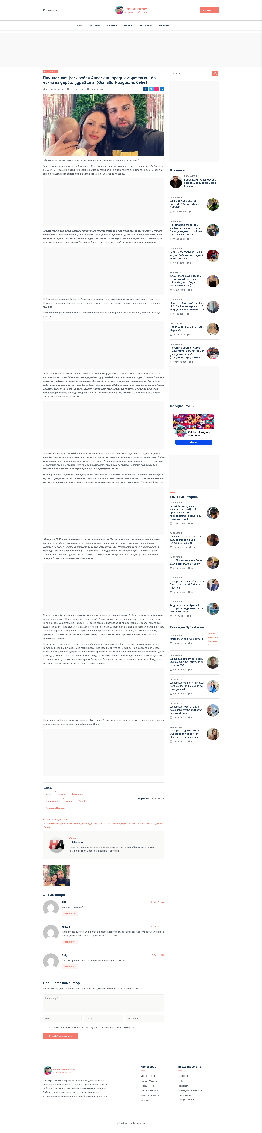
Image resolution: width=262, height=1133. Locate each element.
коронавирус (53, 801)
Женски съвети (149, 1081)
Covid (82, 801)
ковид (69, 801)
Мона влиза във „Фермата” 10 (187, 638)
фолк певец (78, 794)
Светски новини (149, 1076)
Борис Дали (190, 176)
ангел (49, 794)
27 (192, 568)
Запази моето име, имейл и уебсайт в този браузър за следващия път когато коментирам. (90, 1027)
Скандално (163, 25)
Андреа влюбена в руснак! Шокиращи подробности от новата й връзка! (186, 608)
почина (61, 794)
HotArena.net (57, 89)
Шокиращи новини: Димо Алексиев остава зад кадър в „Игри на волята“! (187, 710)
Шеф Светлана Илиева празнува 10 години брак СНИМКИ (184, 204)
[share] (156, 89)
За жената (111, 25)
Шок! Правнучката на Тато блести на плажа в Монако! (186, 562)
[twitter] (151, 89)
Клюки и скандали (150, 1095)
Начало (79, 25)
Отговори (69, 913)
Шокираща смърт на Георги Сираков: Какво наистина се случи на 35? (186, 662)
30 (193, 547)
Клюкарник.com (52, 1080)
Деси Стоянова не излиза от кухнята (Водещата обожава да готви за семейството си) (185, 280)
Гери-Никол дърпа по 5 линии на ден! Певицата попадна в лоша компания (186, 255)
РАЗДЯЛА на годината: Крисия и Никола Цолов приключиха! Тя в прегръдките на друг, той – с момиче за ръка (186, 513)
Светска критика (149, 1090)
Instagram (183, 1085)
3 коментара (97, 89)
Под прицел (146, 25)
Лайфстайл (94, 25)
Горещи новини (148, 1085)
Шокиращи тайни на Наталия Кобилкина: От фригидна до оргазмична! (187, 686)
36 (192, 523)
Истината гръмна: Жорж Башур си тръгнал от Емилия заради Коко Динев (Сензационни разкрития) (187, 352)
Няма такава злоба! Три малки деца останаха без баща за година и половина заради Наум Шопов (186, 229)
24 (192, 592)
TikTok (181, 1081)
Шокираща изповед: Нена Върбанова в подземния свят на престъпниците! (185, 734)
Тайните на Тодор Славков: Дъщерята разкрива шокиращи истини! (186, 540)
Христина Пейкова (56, 808)
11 (193, 362)
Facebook (183, 1076)
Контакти (145, 1100)
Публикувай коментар (60, 1036)
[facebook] (145, 89)
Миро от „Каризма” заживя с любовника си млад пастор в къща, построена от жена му (187, 306)
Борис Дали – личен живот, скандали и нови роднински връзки (200, 183)
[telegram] (162, 89)
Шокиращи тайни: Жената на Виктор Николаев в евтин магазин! (187, 584)
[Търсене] (215, 73)
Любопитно (129, 25)
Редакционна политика (190, 1090)
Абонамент (209, 10)
